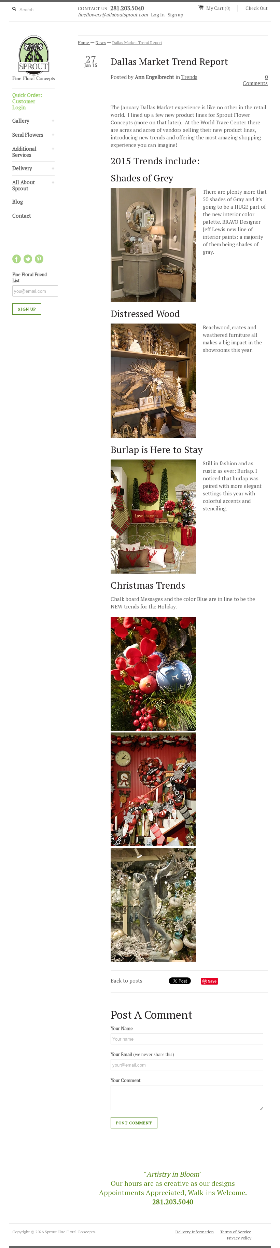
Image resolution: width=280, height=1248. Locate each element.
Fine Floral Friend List (29, 277)
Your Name (122, 1028)
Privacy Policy (239, 1237)
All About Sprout (33, 185)
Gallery (33, 120)
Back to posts (126, 980)
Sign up (175, 14)
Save (212, 981)
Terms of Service (235, 1231)
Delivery (33, 168)
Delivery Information (195, 1231)
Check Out (257, 8)
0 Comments (255, 79)
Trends (189, 76)
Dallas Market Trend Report (137, 42)
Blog (17, 201)
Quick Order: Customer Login (27, 101)
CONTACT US (92, 8)
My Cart (218, 8)
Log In (158, 14)
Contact (21, 215)
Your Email (142, 1054)
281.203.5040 (127, 8)
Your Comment (125, 1080)
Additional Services (33, 151)
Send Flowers (33, 134)
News (101, 42)
